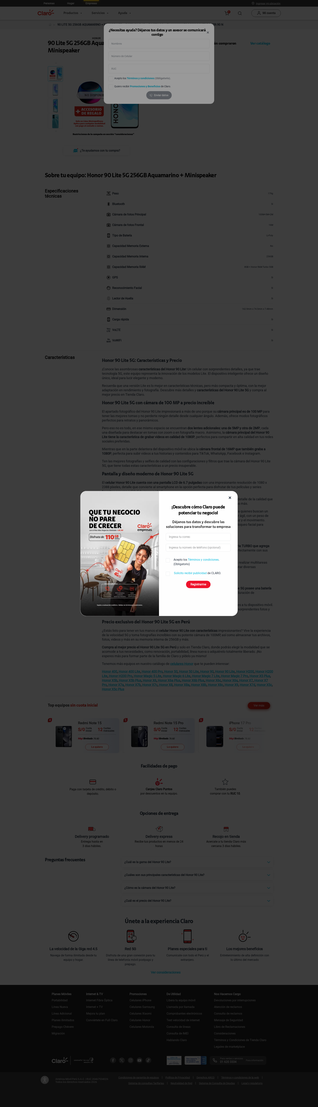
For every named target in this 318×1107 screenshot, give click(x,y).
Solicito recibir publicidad (190, 573)
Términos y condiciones (203, 559)
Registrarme (198, 584)
